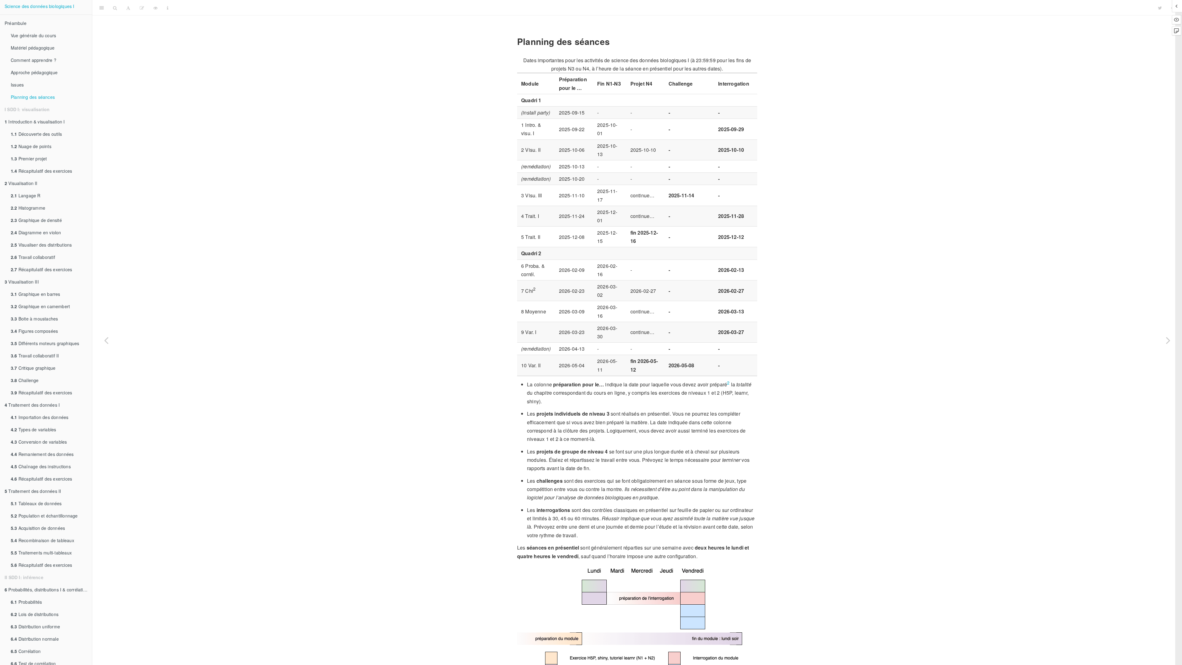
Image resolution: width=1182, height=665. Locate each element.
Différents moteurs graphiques (45, 343)
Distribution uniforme (35, 626)
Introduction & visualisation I (35, 122)
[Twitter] (1160, 7)
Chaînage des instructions (41, 466)
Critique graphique (33, 368)
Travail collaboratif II (35, 356)
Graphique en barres (35, 294)
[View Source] (155, 7)
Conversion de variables (39, 442)
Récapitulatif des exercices (41, 171)
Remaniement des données (42, 454)
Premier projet (29, 158)
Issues (17, 85)
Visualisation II (21, 183)
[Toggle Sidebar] (101, 7)
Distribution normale (35, 639)
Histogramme (28, 208)
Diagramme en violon (36, 232)
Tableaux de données (36, 503)
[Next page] (1168, 340)
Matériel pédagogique (32, 48)
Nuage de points (31, 146)
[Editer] (142, 7)
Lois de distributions (34, 614)
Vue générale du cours (33, 35)
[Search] (115, 7)
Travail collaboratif (33, 257)
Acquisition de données (38, 528)
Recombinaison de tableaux (42, 540)
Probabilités (26, 602)
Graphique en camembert (40, 306)
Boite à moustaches (34, 319)
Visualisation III (22, 282)
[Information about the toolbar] (167, 7)
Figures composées (34, 331)
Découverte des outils (36, 134)
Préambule (15, 23)
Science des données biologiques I (39, 6)
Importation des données (39, 417)
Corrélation (26, 651)
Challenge (25, 380)
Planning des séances (33, 97)
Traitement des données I (32, 405)
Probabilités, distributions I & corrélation (46, 589)
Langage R (26, 195)
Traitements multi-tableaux (41, 553)
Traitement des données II (33, 491)
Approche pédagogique (34, 72)
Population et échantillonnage (44, 516)
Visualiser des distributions (41, 245)
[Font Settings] (128, 7)
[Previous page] (106, 340)
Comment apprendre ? (33, 60)
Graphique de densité (36, 220)
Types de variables (33, 429)
